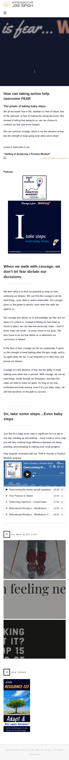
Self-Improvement (28, 55)
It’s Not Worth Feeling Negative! (34, 595)
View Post (34, 566)
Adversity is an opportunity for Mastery (34, 555)
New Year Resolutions (34, 635)
